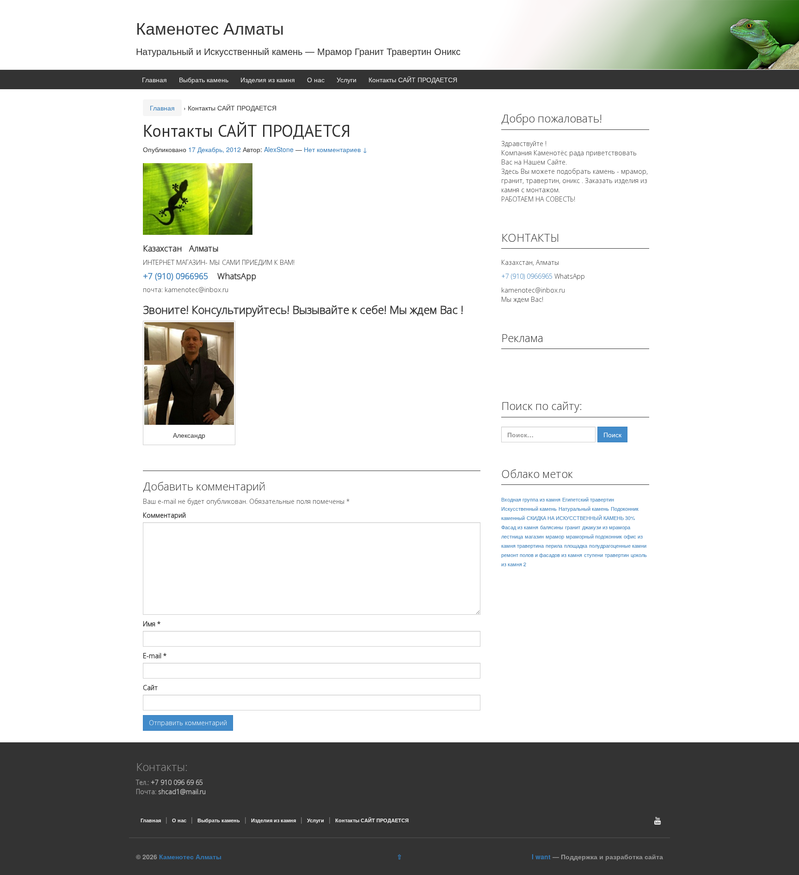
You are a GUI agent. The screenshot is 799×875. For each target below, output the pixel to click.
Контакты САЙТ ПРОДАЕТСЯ (413, 79)
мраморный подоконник (594, 536)
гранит (572, 527)
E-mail (154, 655)
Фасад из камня (519, 527)
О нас (316, 79)
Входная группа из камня (530, 499)
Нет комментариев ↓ (336, 149)
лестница (512, 536)
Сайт (150, 687)
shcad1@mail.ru (182, 791)
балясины (551, 527)
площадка (575, 545)
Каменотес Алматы (210, 27)
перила (554, 545)
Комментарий (164, 515)
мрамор (555, 536)
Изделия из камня (267, 79)
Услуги (346, 79)
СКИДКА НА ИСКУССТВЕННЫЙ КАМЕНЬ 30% (581, 517)
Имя (151, 623)
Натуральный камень (584, 508)
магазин (534, 536)
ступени (593, 554)
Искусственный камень (529, 508)
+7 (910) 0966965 (175, 275)
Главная (154, 79)
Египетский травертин (588, 499)
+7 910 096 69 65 (177, 782)
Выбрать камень (203, 79)
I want (541, 856)
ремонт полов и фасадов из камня (541, 554)
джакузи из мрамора (606, 527)
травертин (617, 554)
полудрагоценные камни (617, 545)
